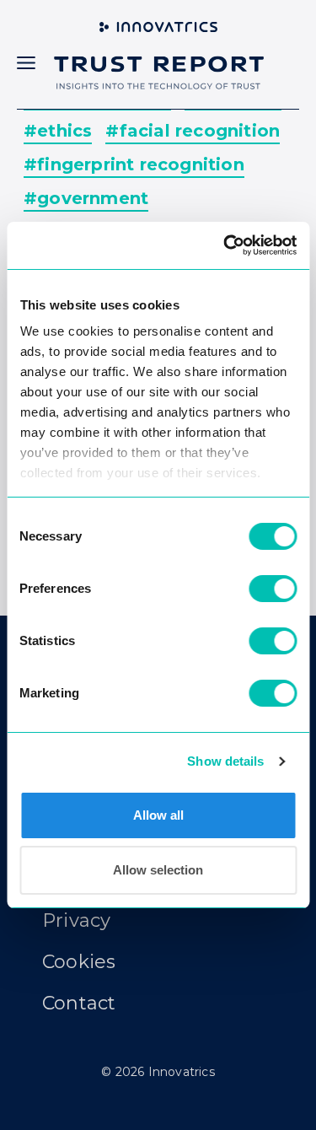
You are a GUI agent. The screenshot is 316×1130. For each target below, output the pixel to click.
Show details (225, 761)
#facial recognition (192, 131)
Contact (78, 1003)
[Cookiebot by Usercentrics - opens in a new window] (225, 245)
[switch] (273, 588)
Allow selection (158, 870)
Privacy (76, 920)
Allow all (158, 815)
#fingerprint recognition (134, 164)
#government (86, 198)
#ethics (58, 131)
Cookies (78, 961)
